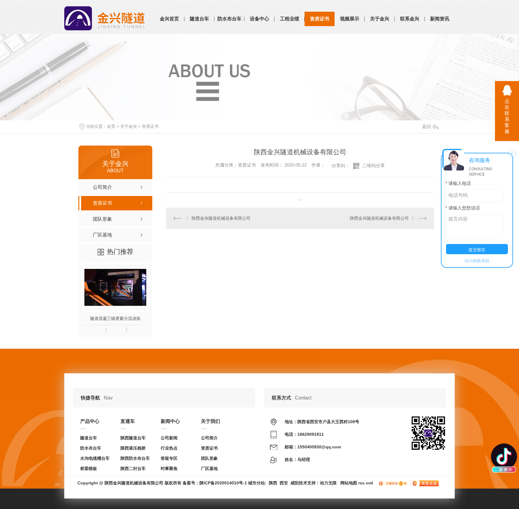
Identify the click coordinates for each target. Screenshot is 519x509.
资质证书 (319, 18)
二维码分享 (373, 165)
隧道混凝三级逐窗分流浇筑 (115, 318)
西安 (284, 482)
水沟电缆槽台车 (95, 458)
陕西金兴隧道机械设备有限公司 (221, 218)
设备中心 (259, 18)
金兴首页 (169, 18)
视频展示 (349, 18)
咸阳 (294, 482)
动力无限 (328, 482)
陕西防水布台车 (135, 458)
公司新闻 (169, 438)
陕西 (273, 482)
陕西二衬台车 (133, 468)
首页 (111, 126)
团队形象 (209, 458)
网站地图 (348, 482)
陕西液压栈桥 (133, 448)
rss (361, 482)
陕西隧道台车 (133, 438)
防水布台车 (229, 18)
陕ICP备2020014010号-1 (223, 482)
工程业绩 (289, 18)
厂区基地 (209, 468)
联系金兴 (409, 18)
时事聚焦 (169, 468)
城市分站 (256, 482)
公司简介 (209, 438)
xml (369, 482)
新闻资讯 (439, 18)
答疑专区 (169, 458)
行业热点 (169, 448)
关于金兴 (379, 18)
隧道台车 (199, 18)
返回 (426, 126)
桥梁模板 (88, 468)
